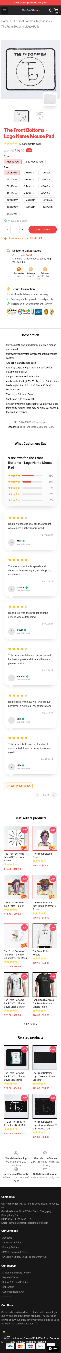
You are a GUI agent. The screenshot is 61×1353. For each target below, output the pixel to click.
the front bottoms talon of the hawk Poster (14, 857)
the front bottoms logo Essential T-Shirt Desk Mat (44, 1076)
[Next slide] (54, 69)
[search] (51, 10)
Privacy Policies (10, 1247)
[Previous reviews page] (37, 795)
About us (7, 1237)
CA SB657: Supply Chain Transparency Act (24, 1257)
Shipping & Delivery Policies (16, 1272)
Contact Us (8, 1287)
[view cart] (56, 10)
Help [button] (55, 1349)
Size (6, 167)
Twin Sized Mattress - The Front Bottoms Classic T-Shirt (44, 1003)
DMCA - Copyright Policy (15, 1252)
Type (6, 156)
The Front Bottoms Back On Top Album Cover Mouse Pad (14, 1076)
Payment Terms (10, 1277)
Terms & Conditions (12, 1242)
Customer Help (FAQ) (13, 1291)
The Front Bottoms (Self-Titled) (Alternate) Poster (44, 906)
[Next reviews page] (54, 795)
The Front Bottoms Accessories (31, 21)
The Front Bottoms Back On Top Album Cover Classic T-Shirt (14, 1003)
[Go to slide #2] (39, 116)
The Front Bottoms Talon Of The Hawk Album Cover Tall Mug (15, 954)
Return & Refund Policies (15, 1282)
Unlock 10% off (7, 1338)
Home (4, 21)
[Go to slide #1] (22, 116)
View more (30, 1024)
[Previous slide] (6, 69)
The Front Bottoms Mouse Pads (20, 26)
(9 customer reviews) (30, 143)
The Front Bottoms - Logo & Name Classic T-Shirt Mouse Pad (45, 1125)
